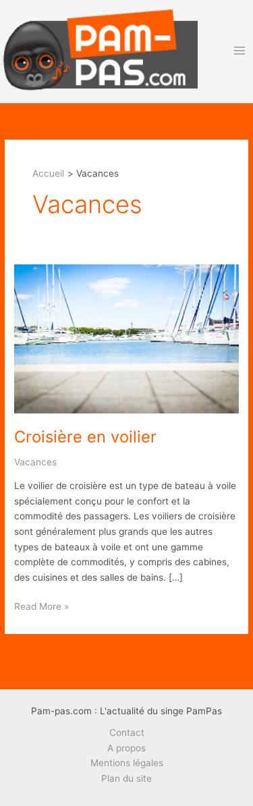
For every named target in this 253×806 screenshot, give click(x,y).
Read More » (41, 607)
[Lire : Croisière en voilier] (126, 338)
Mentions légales (126, 762)
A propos (126, 748)
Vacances (35, 462)
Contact (126, 732)
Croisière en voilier (85, 437)
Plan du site (126, 778)
